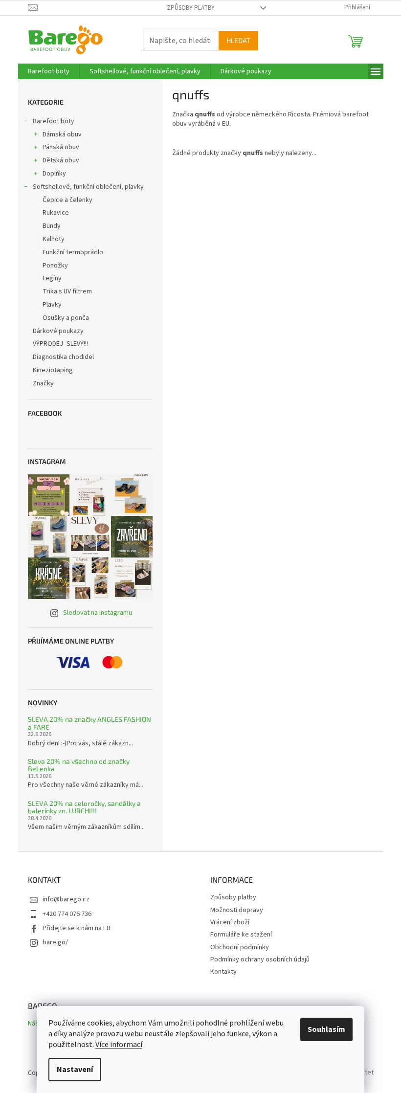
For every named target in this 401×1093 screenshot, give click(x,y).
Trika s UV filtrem (67, 291)
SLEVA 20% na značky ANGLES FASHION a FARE (89, 723)
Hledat (238, 40)
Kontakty (223, 972)
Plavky (52, 305)
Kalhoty (54, 239)
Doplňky (54, 173)
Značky (43, 383)
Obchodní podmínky (239, 947)
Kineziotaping (53, 370)
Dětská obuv (61, 160)
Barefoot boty (53, 121)
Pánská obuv (61, 147)
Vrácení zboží (229, 922)
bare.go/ (55, 942)
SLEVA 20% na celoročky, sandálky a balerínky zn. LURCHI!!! (84, 807)
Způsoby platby (191, 7)
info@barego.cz (66, 899)
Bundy (52, 226)
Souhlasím (326, 1029)
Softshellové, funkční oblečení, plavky (88, 187)
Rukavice (56, 213)
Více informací (118, 1044)
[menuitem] (48, 71)
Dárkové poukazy (58, 331)
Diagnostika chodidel (63, 357)
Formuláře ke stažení (241, 934)
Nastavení (75, 1069)
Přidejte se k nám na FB (77, 928)
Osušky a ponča (66, 318)
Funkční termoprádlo (73, 252)
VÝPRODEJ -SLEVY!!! (60, 344)
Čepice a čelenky (67, 200)
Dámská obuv (62, 134)
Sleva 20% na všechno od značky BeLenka (79, 765)
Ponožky (55, 265)
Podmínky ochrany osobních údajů (260, 959)
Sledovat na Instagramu (97, 613)
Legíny (52, 278)
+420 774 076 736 (67, 914)
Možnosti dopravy (236, 910)
